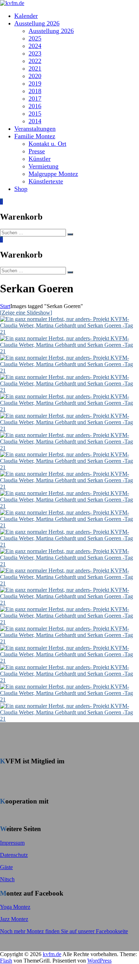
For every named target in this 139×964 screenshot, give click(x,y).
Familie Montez (34, 136)
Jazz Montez (14, 919)
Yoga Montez (15, 907)
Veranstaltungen (35, 128)
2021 (35, 68)
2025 (35, 38)
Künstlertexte (46, 181)
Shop (20, 188)
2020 (35, 76)
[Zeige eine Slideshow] (26, 313)
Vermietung (43, 166)
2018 (35, 91)
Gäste (6, 867)
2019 (35, 83)
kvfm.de (52, 954)
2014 (35, 121)
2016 (35, 106)
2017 (35, 98)
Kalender (26, 15)
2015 (35, 113)
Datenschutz (14, 855)
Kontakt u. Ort (47, 143)
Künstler (40, 158)
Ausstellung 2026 (37, 23)
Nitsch (7, 879)
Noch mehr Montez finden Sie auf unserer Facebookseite (64, 931)
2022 (35, 60)
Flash (6, 961)
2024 (35, 45)
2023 (35, 53)
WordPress (99, 961)
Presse (37, 151)
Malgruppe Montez (53, 173)
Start (5, 306)
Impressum (12, 843)
